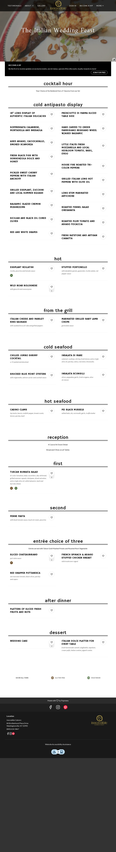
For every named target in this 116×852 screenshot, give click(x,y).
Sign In (72, 6)
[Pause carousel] (114, 60)
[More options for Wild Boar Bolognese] (51, 287)
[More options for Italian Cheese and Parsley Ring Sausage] (51, 320)
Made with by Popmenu (35, 700)
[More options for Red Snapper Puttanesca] (51, 574)
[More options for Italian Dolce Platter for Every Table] (103, 642)
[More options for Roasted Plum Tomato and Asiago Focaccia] (103, 222)
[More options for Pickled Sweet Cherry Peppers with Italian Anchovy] (51, 174)
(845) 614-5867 (13, 729)
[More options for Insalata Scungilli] (103, 375)
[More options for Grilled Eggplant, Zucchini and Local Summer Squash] (51, 191)
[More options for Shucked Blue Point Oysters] (51, 375)
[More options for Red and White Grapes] (51, 233)
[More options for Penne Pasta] (51, 517)
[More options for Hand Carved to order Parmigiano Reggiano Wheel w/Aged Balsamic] (103, 128)
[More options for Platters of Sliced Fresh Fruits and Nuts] (51, 610)
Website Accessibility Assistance (58, 744)
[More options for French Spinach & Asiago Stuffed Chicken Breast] (103, 556)
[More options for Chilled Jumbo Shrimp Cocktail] (51, 356)
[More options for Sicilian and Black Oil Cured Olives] (51, 219)
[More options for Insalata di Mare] (103, 356)
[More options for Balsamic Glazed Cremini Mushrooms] (51, 205)
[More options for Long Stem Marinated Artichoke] (103, 194)
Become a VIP (86, 6)
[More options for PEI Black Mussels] (103, 411)
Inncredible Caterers (99, 720)
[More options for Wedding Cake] (51, 642)
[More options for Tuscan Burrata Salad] (51, 473)
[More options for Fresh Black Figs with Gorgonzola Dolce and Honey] (51, 156)
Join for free (99, 72)
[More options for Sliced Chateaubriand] (51, 556)
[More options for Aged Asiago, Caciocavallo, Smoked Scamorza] (51, 142)
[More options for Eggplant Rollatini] (51, 268)
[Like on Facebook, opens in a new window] (50, 708)
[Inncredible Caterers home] (58, 6)
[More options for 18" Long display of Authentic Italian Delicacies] (51, 114)
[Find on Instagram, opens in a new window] (58, 708)
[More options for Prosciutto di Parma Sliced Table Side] (103, 114)
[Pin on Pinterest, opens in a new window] (65, 708)
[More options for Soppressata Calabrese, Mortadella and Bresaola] (51, 128)
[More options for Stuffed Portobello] (103, 268)
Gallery (41, 6)
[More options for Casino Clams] (51, 411)
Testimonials (14, 6)
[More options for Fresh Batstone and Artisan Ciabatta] (103, 236)
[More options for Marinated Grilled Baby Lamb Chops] (103, 320)
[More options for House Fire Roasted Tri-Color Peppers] (103, 166)
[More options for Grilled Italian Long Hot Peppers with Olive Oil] (103, 180)
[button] (29, 5)
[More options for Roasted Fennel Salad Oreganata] (103, 208)
